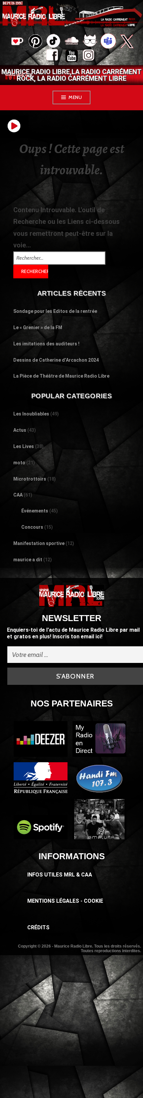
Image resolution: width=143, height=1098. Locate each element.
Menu (75, 97)
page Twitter (126, 41)
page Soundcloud (71, 41)
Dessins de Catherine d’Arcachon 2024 (56, 360)
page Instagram (89, 56)
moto (19, 462)
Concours (32, 527)
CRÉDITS (38, 927)
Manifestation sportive (39, 543)
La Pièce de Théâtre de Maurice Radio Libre (61, 376)
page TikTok (53, 41)
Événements (34, 510)
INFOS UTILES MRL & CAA (59, 874)
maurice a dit (27, 559)
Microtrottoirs (29, 479)
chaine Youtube (71, 56)
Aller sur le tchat (89, 41)
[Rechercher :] (59, 257)
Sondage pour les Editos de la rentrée (55, 311)
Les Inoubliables (31, 413)
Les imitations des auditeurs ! (46, 343)
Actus (19, 430)
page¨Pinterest (35, 39)
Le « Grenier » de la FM (37, 327)
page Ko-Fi (16, 41)
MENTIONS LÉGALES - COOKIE (65, 901)
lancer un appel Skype (108, 41)
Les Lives (23, 446)
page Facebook (53, 56)
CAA (18, 495)
